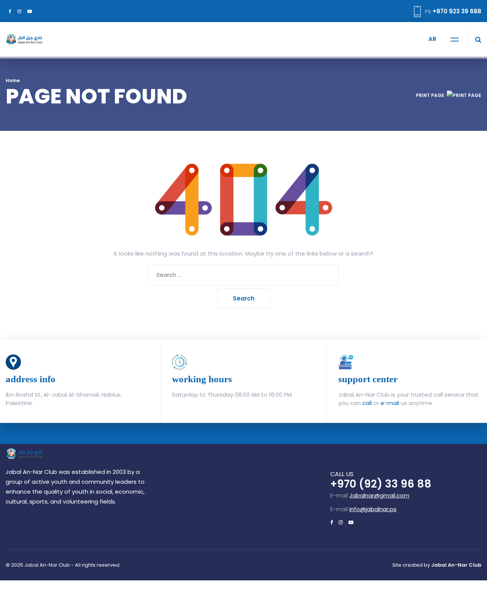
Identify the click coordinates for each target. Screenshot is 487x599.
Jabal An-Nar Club (456, 565)
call (367, 403)
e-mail (389, 403)
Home (13, 80)
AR (432, 39)
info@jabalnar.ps (372, 509)
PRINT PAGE (430, 95)
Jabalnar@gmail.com (379, 495)
